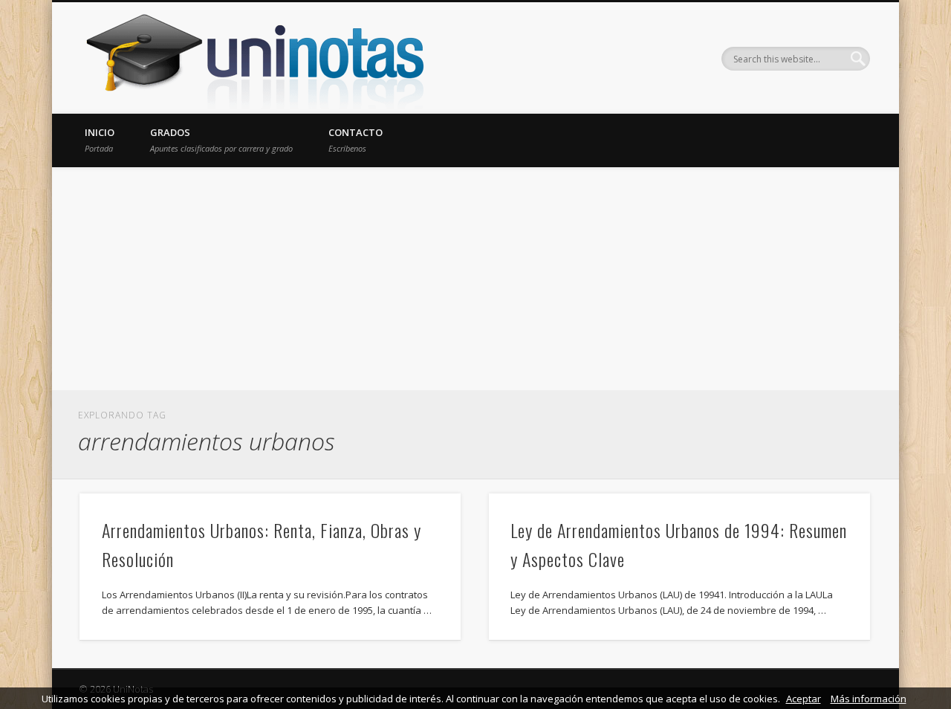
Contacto (355, 140)
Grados (221, 140)
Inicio (99, 140)
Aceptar (803, 698)
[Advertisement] (475, 279)
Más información (868, 698)
